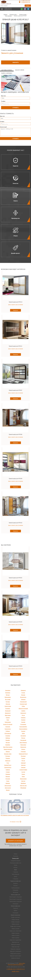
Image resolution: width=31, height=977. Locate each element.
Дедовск (8, 701)
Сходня (23, 772)
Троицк (23, 774)
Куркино (23, 731)
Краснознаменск (23, 729)
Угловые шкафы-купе (15, 906)
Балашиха (23, 690)
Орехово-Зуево (7, 754)
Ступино (8, 772)
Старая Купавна (23, 769)
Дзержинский (23, 701)
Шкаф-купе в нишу (15, 946)
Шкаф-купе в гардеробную (15, 940)
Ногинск (23, 749)
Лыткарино (23, 735)
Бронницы (7, 692)
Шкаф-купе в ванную (15, 944)
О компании (15, 856)
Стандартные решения (15, 860)
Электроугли (8, 787)
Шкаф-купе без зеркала (15, 953)
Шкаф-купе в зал (15, 942)
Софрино (8, 769)
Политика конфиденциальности (15, 964)
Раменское (7, 760)
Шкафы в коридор (15, 933)
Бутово (23, 692)
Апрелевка (7, 690)
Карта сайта (22, 963)
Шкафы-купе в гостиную (15, 926)
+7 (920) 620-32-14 (25, 2)
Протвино (23, 756)
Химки (23, 776)
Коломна (23, 720)
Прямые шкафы (22, 14)
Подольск (7, 756)
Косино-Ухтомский (7, 724)
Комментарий (3, 127)
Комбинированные (16, 887)
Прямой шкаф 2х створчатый (16, 897)
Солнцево (23, 767)
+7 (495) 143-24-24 (25, 0)
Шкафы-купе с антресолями (15, 931)
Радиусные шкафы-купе (15, 881)
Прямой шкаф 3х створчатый (16, 899)
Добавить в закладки (15, 841)
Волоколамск (8, 697)
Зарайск (23, 710)
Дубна (23, 706)
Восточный (7, 699)
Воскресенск (23, 697)
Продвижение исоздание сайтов (15, 974)
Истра (23, 715)
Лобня (23, 733)
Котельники (23, 724)
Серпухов (23, 765)
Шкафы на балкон (15, 935)
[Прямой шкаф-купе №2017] (15, 34)
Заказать (15, 62)
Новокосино (23, 747)
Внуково (23, 695)
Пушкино (8, 758)
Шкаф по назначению (15, 915)
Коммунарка (8, 722)
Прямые (15, 910)
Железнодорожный (23, 708)
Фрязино (8, 776)
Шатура (23, 781)
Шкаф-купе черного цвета (15, 955)
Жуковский (7, 710)
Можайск (8, 740)
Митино (23, 738)
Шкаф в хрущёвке (15, 937)
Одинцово (23, 751)
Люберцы (8, 738)
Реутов (23, 760)
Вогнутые (16, 885)
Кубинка (8, 731)
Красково (8, 726)
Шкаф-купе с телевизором (15, 951)
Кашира (8, 717)
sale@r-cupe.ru (15, 971)
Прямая (15, 876)
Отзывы (15, 865)
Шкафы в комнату (15, 924)
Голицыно (23, 699)
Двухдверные (8, 16)
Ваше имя (3, 95)
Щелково (8, 783)
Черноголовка (23, 778)
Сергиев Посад (7, 765)
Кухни (15, 869)
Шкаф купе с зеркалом (15, 949)
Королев (23, 722)
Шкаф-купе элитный (15, 958)
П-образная (15, 878)
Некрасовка (23, 744)
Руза (8, 763)
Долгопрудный (23, 704)
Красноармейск (23, 726)
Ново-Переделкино (7, 747)
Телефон (3, 101)
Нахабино (7, 744)
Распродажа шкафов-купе (15, 863)
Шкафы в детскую (15, 919)
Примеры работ (13, 14)
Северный (23, 763)
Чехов (7, 781)
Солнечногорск (7, 767)
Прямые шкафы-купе (15, 894)
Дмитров (8, 704)
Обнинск (8, 751)
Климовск (23, 717)
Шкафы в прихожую (15, 917)
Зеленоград (23, 713)
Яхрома (8, 790)
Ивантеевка (8, 715)
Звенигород (8, 713)
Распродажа (15, 890)
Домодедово (8, 706)
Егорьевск (7, 708)
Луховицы (7, 735)
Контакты (15, 867)
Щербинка (23, 783)
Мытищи (8, 742)
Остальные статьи (14, 821)
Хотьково (8, 778)
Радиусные (15, 908)
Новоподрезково (8, 749)
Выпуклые (15, 883)
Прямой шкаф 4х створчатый (16, 901)
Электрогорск (8, 785)
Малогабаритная (15, 874)
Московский (23, 740)
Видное (8, 695)
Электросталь (23, 785)
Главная (5, 14)
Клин (8, 720)
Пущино (23, 758)
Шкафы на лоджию (15, 921)
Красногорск (8, 729)
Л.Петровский (8, 733)
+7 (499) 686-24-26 (10, 969)
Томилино (7, 774)
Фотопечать (15, 892)
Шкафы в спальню (15, 928)
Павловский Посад (23, 754)
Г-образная (15, 872)
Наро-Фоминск (23, 742)
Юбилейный (23, 787)
